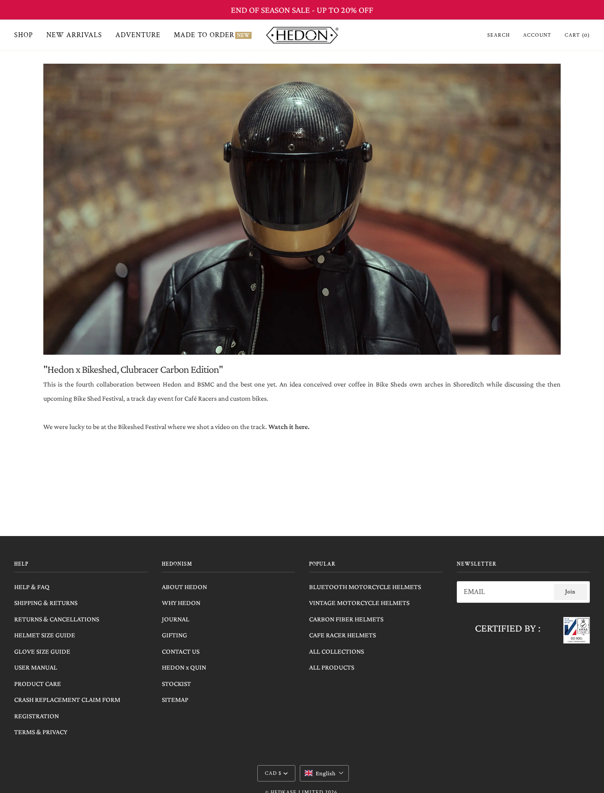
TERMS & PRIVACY (40, 732)
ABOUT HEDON (184, 586)
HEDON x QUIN (184, 667)
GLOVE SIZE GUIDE (42, 651)
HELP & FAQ (32, 586)
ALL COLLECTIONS (336, 651)
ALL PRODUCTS (331, 667)
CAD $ (273, 773)
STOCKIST (176, 683)
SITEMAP (175, 699)
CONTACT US (180, 651)
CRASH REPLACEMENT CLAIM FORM (67, 699)
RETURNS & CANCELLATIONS (56, 619)
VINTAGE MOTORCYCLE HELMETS (359, 602)
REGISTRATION (36, 716)
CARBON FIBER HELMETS (346, 619)
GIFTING (174, 635)
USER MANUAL (35, 667)
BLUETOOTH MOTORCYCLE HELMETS (365, 586)
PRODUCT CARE (37, 683)
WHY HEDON (181, 602)
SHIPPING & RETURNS (45, 602)
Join (570, 592)
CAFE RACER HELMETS (342, 635)
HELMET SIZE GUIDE (44, 635)
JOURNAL (175, 619)
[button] (324, 773)
